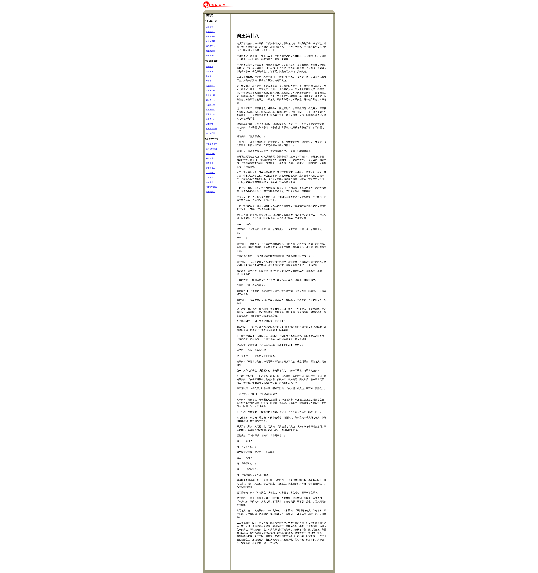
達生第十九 (210, 119)
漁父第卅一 (210, 182)
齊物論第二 (210, 32)
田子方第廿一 (211, 129)
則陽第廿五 (210, 154)
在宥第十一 (210, 81)
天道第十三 (210, 90)
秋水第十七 (210, 109)
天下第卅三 (210, 192)
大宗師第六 (210, 51)
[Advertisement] (217, 242)
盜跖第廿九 (210, 173)
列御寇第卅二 (211, 187)
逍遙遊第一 (210, 27)
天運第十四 (210, 95)
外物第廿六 (210, 158)
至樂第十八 (210, 114)
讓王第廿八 (210, 168)
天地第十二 (210, 86)
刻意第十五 (210, 100)
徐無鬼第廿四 (211, 149)
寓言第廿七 (210, 163)
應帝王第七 (210, 55)
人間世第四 (210, 41)
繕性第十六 (210, 105)
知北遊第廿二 (211, 133)
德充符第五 (210, 46)
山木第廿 (209, 124)
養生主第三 (210, 36)
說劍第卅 (209, 177)
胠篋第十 (209, 76)
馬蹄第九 (209, 71)
